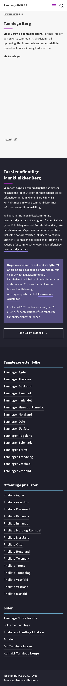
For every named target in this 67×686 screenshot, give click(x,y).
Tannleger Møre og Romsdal (24, 407)
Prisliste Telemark (16, 558)
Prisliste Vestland (16, 587)
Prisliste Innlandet (17, 523)
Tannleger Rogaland (18, 436)
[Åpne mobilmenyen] (54, 5)
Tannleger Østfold (16, 428)
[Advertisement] (33, 95)
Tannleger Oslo (14, 421)
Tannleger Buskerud (18, 386)
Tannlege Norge (11, 13)
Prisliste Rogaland (17, 551)
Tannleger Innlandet (18, 400)
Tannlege (16, 5)
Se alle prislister (31, 333)
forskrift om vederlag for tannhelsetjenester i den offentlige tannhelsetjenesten (33, 244)
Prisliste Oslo (13, 544)
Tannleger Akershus (17, 379)
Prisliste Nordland (16, 537)
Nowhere (32, 680)
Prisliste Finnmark (16, 516)
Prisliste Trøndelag (17, 573)
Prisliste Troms (14, 566)
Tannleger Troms (16, 450)
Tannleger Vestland (17, 471)
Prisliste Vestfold (16, 580)
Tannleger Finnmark (18, 393)
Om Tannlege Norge (18, 646)
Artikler (9, 639)
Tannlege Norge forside (20, 618)
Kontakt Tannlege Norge (21, 653)
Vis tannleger (12, 56)
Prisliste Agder (14, 495)
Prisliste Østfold (15, 594)
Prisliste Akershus (16, 502)
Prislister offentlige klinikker (24, 632)
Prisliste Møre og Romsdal (22, 530)
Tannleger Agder (15, 372)
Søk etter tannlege (17, 625)
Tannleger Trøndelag (18, 457)
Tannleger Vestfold (17, 464)
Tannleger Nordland (18, 414)
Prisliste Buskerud (17, 509)
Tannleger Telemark (18, 442)
